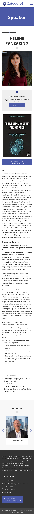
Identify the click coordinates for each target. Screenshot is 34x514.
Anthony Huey (18, 441)
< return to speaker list (9, 32)
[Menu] (31, 4)
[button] (17, 105)
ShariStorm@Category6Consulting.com (16, 484)
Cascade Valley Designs (18, 512)
